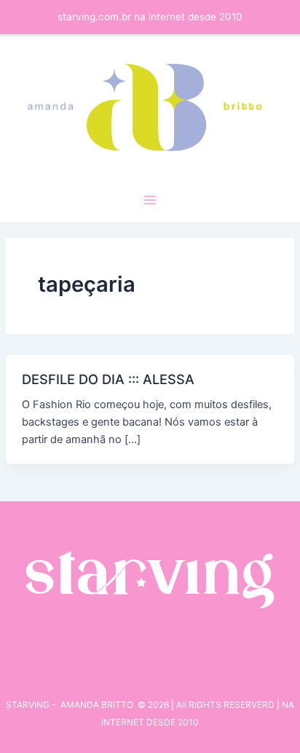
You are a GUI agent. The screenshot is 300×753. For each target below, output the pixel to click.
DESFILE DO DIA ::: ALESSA (108, 379)
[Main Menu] (150, 200)
